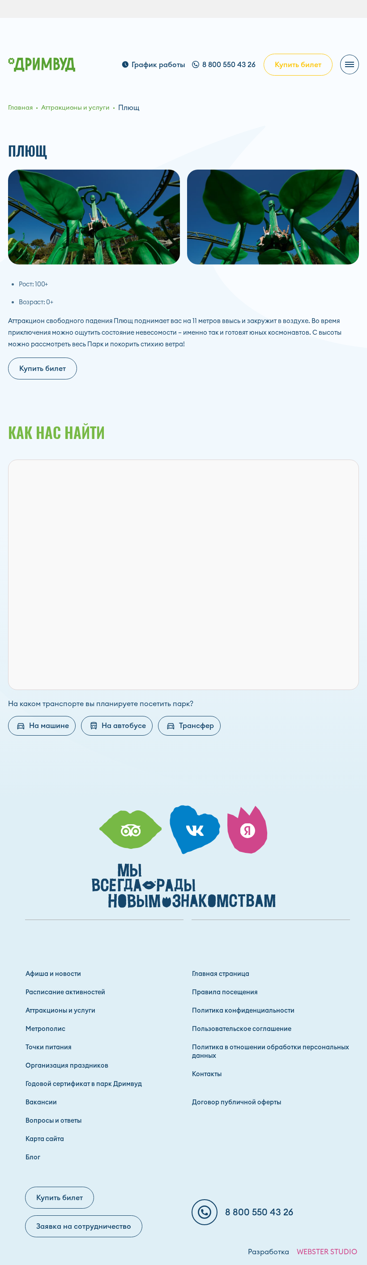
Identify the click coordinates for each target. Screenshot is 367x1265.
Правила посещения (225, 992)
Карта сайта (45, 1139)
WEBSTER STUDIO (327, 1251)
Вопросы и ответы (53, 1120)
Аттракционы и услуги (60, 1010)
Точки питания (49, 1047)
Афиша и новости (53, 974)
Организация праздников (67, 1065)
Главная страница (220, 974)
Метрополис (45, 1029)
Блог (33, 1157)
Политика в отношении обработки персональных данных (270, 1051)
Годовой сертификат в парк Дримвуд (84, 1084)
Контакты (207, 1074)
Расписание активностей (65, 992)
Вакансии (41, 1102)
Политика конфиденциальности (243, 1010)
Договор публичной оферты (236, 1102)
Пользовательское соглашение (241, 1029)
